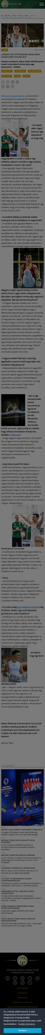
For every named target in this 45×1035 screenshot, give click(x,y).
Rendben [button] (22, 1030)
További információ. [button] (26, 1024)
